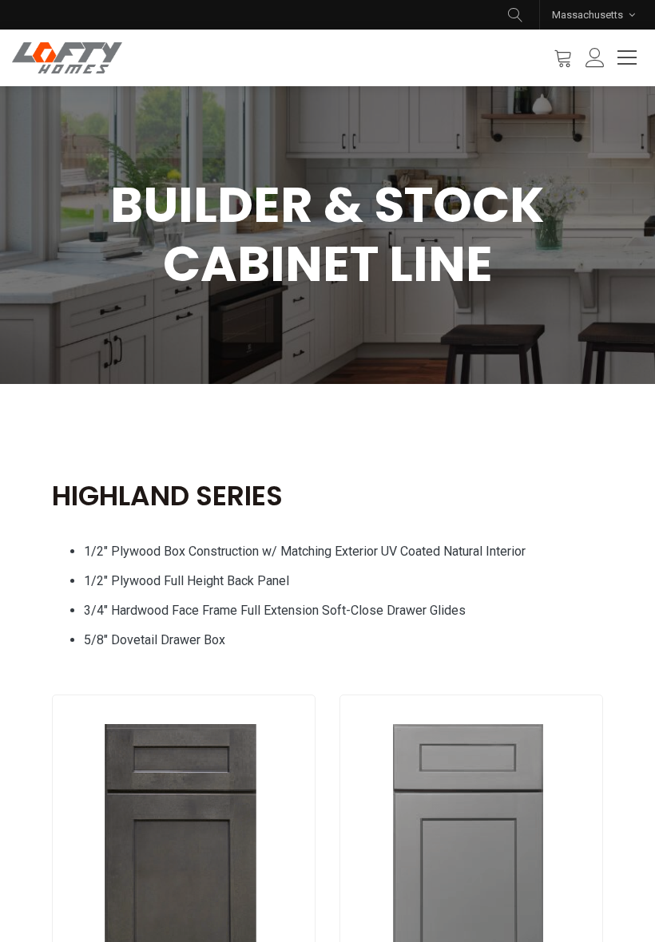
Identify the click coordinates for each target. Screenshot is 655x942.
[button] (515, 15)
